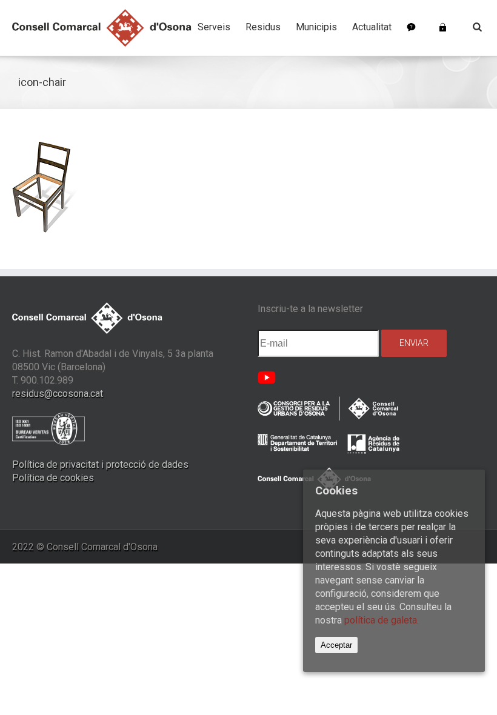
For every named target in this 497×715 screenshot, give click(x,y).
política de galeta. (381, 620)
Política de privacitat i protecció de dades (100, 464)
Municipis (316, 27)
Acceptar (336, 645)
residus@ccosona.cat (57, 393)
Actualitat (372, 27)
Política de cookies (53, 478)
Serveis (214, 27)
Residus (263, 27)
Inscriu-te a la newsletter (310, 308)
